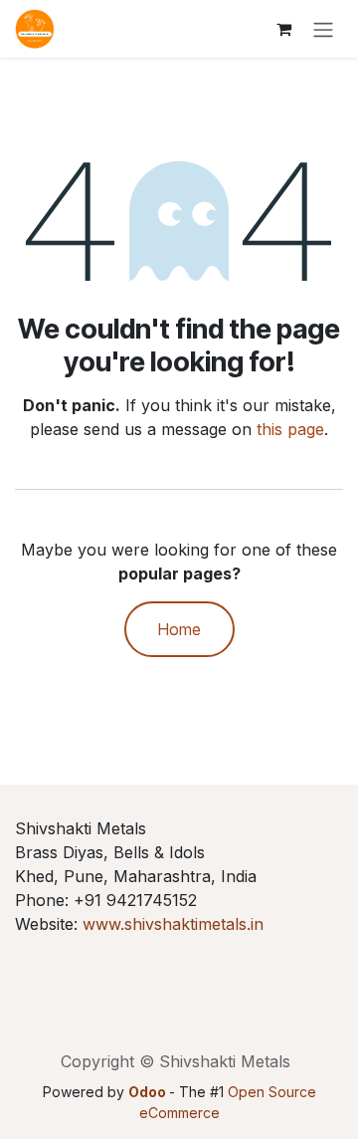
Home (179, 629)
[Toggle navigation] (323, 29)
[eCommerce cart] (283, 29)
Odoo (148, 1091)
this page (290, 429)
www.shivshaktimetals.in (173, 924)
